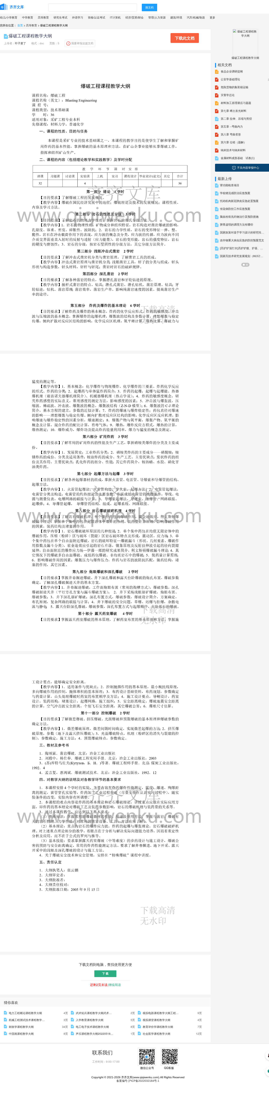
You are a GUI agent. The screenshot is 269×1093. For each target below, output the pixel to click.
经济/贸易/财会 (134, 17)
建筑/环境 (176, 17)
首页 (20, 25)
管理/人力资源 (157, 17)
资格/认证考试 (96, 17)
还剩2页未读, (105, 984)
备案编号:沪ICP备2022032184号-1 (137, 1080)
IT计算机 (115, 17)
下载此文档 (185, 38)
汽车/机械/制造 (196, 17)
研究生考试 (60, 17)
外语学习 (77, 17)
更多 (212, 17)
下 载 (105, 973)
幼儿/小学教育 (8, 17)
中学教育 (27, 17)
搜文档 (149, 7)
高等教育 (43, 17)
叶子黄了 (20, 43)
